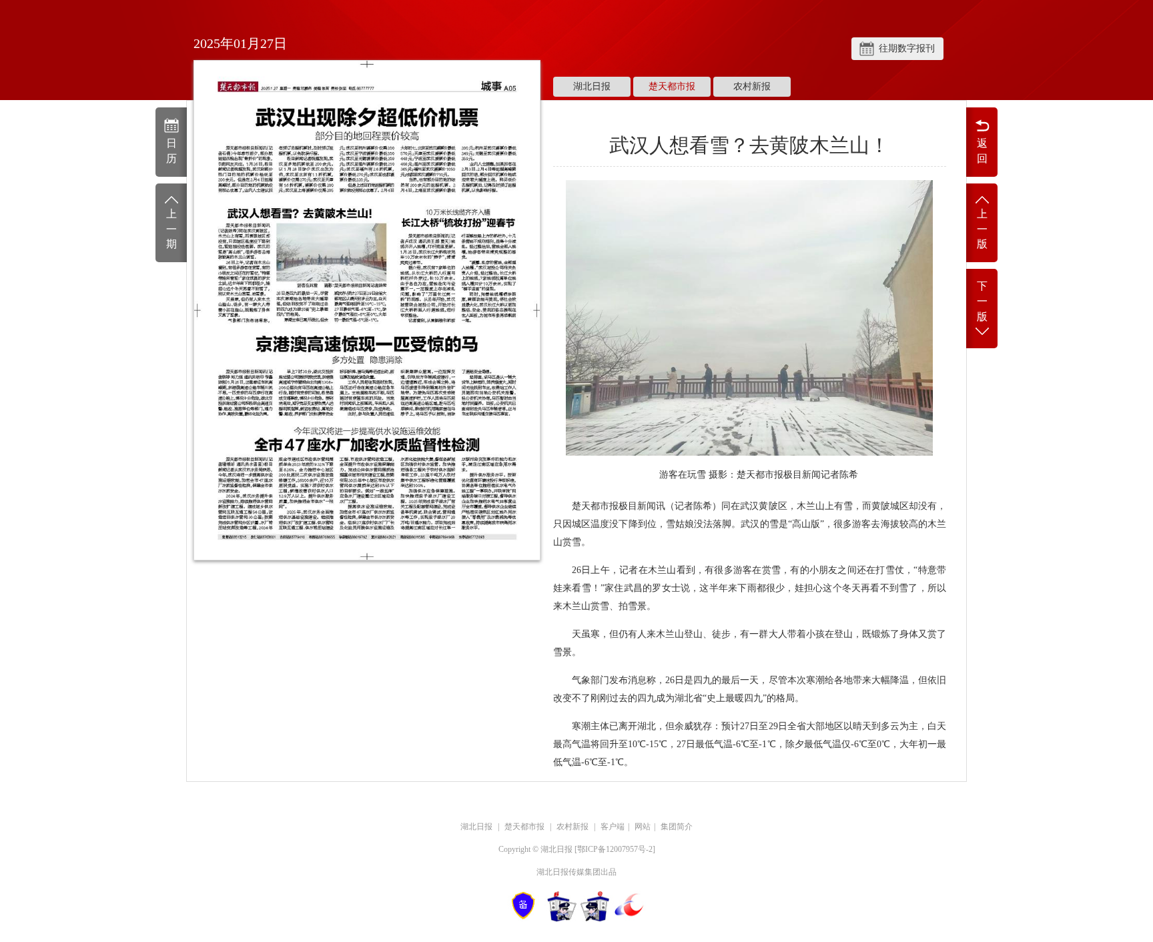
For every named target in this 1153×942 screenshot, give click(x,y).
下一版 (982, 301)
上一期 (171, 229)
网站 (643, 826)
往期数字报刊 (907, 48)
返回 (982, 150)
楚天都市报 (672, 86)
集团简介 (677, 826)
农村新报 (752, 86)
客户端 (613, 826)
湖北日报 (592, 86)
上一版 (982, 229)
